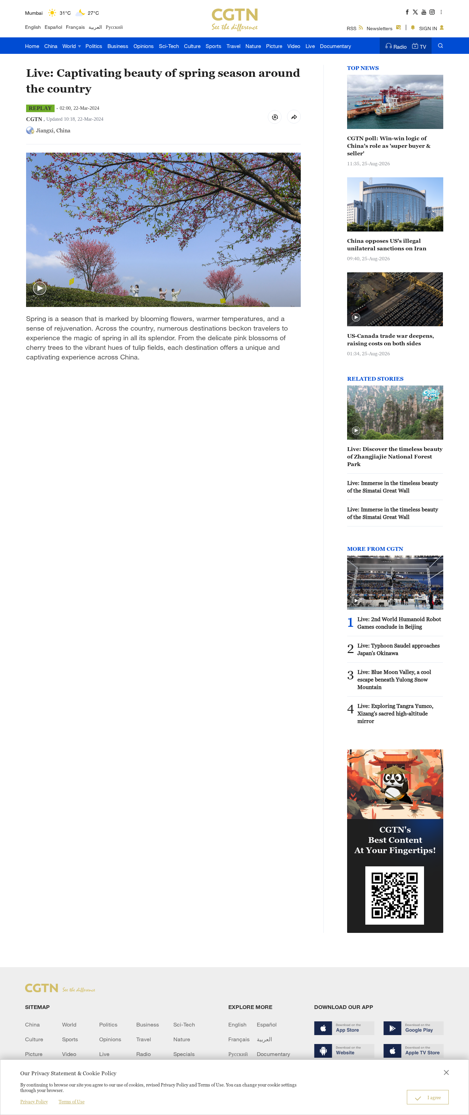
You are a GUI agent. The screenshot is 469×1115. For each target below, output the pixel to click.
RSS (351, 28)
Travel (233, 46)
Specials (184, 1054)
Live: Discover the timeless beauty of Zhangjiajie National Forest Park (395, 456)
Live (310, 46)
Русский (114, 27)
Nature (253, 46)
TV (423, 47)
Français (75, 27)
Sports (213, 46)
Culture (192, 46)
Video (293, 46)
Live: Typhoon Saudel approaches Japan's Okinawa (398, 649)
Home (32, 46)
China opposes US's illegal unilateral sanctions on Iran (386, 244)
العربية (95, 27)
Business (117, 46)
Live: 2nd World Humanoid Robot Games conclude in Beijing (399, 623)
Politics (93, 46)
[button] (39, 288)
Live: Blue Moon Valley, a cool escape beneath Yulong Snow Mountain (394, 679)
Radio (400, 47)
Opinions (144, 46)
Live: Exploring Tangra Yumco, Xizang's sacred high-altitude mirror (395, 713)
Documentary (335, 46)
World (69, 46)
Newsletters (379, 28)
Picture (274, 46)
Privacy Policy (34, 1101)
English (33, 27)
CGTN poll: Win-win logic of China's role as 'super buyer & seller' (389, 145)
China (50, 46)
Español (53, 27)
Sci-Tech (169, 46)
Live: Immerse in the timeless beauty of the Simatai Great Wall (392, 487)
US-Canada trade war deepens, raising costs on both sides (390, 339)
